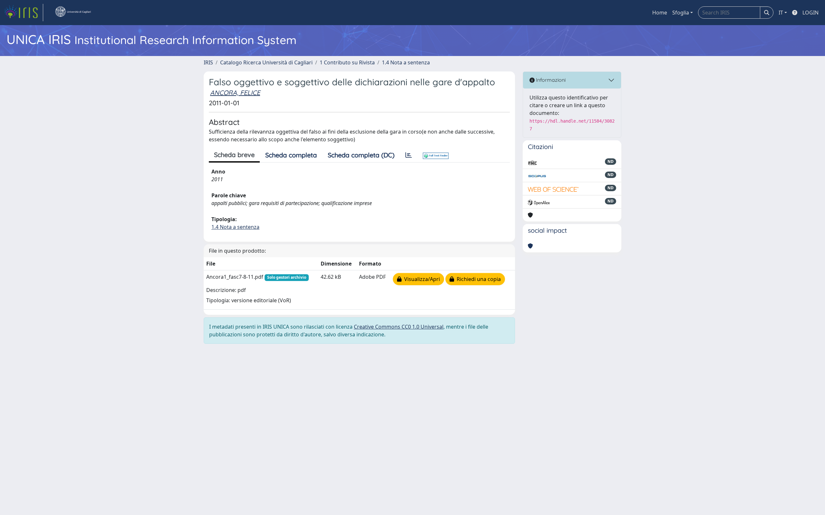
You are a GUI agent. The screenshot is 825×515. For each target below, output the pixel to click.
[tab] (408, 155)
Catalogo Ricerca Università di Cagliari (266, 62)
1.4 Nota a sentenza (406, 62)
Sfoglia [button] (680, 12)
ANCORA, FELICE (235, 93)
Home (659, 12)
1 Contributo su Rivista (347, 62)
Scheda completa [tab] (291, 155)
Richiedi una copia (477, 279)
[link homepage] (23, 12)
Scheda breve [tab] (234, 155)
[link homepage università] (72, 12)
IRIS (208, 62)
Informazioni (550, 80)
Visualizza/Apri (421, 279)
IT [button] (781, 12)
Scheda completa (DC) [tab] (361, 155)
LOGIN (810, 12)
